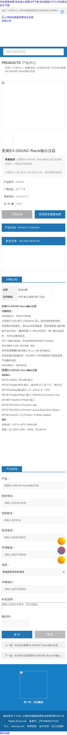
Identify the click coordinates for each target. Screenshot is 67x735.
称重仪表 (30, 67)
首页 (7, 67)
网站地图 (5, 733)
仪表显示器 (43, 67)
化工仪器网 (57, 726)
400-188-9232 (61, 550)
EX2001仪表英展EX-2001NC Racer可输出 (37, 655)
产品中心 (17, 67)
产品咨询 (17, 214)
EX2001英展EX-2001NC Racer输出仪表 (36, 645)
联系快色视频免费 (50, 214)
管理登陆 (32, 726)
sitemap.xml (17, 726)
